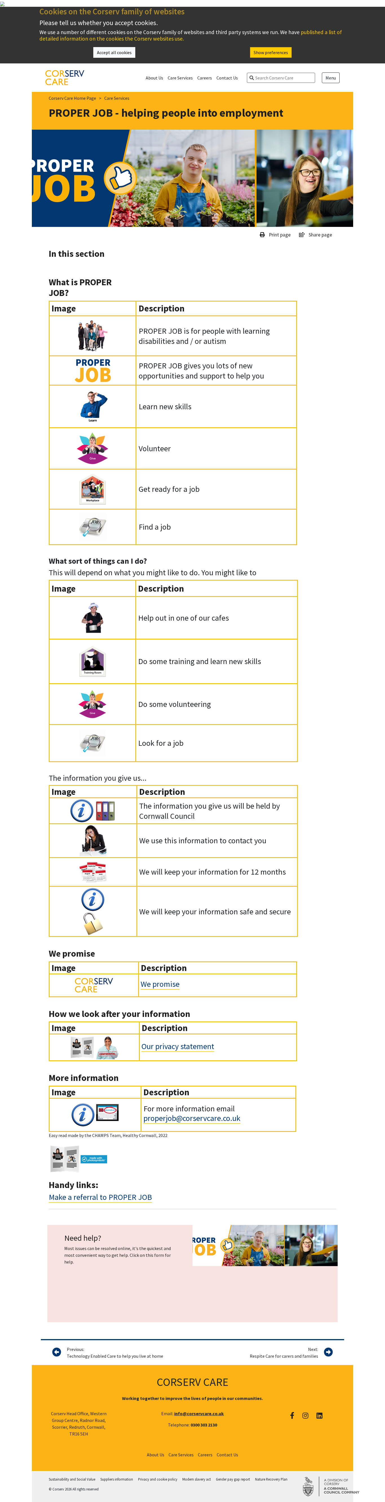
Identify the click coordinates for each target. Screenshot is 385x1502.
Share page (319, 235)
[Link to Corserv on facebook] (292, 1416)
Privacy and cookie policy (157, 1479)
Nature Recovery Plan (271, 1479)
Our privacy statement (177, 1046)
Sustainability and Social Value (72, 1479)
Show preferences (271, 52)
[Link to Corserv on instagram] (305, 1416)
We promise (160, 984)
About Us (154, 78)
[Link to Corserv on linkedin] (319, 1416)
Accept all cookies (114, 52)
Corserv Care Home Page (72, 98)
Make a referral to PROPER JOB (100, 1197)
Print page (279, 235)
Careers (204, 78)
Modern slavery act (196, 1479)
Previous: (115, 1352)
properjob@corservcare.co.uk (191, 1118)
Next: (284, 1352)
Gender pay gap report (233, 1479)
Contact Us (227, 78)
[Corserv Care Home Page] (64, 77)
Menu (331, 78)
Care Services (180, 78)
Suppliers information (116, 1479)
